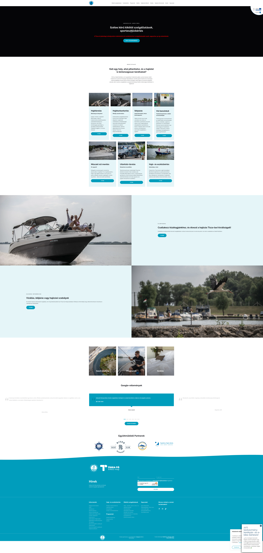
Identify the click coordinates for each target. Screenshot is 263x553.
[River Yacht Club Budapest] (121, 447)
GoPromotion (131, 538)
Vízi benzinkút (127, 509)
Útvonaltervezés (145, 512)
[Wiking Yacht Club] (99, 446)
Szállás (108, 520)
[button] (131, 40)
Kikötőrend (91, 509)
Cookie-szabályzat (93, 515)
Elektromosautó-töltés (129, 517)
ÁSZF (90, 507)
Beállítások (236, 547)
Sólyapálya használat (129, 510)
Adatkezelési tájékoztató (94, 514)
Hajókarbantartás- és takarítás (131, 514)
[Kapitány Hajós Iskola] (164, 444)
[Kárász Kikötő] (142, 446)
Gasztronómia (109, 519)
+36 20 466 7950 (145, 509)
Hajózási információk (94, 505)
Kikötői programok (110, 517)
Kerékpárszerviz (127, 515)
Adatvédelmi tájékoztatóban (160, 480)
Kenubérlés (109, 509)
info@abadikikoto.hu (146, 510)
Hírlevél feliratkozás (93, 512)
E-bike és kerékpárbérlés (112, 510)
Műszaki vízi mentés (128, 512)
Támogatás (91, 522)
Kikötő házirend (92, 510)
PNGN (141, 536)
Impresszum (92, 517)
